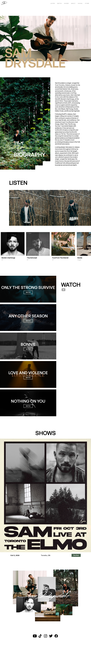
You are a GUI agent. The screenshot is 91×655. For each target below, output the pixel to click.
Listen (52, 3)
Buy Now (76, 555)
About (73, 3)
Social (80, 3)
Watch (59, 3)
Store (87, 3)
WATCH (28, 292)
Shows (66, 3)
